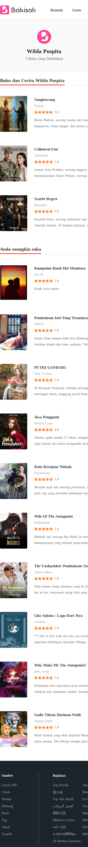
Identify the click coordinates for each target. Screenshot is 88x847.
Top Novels (60, 785)
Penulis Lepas (43, 423)
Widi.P (38, 324)
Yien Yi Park (43, 374)
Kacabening (42, 473)
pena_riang (41, 671)
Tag (4, 820)
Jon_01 (39, 274)
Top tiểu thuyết (63, 799)
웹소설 (58, 792)
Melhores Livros (64, 820)
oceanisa (39, 622)
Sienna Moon (43, 572)
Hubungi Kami (7, 809)
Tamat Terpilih (7, 830)
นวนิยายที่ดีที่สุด (64, 834)
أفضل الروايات (63, 806)
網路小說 (59, 813)
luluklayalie (42, 522)
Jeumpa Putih (43, 721)
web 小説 (59, 827)
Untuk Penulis (6, 795)
